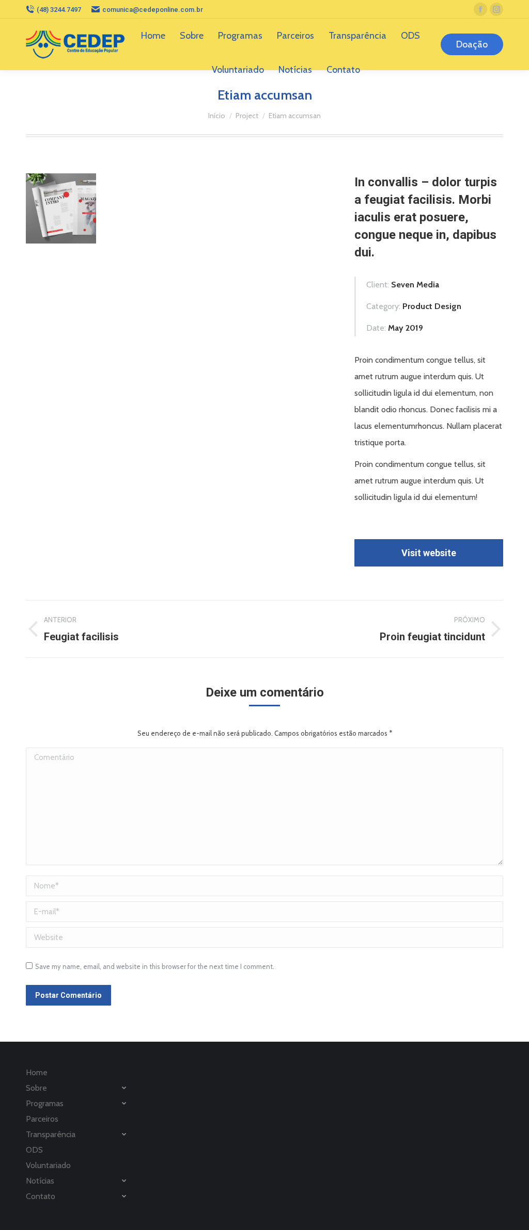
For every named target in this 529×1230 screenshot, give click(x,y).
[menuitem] (153, 35)
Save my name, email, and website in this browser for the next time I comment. (154, 966)
